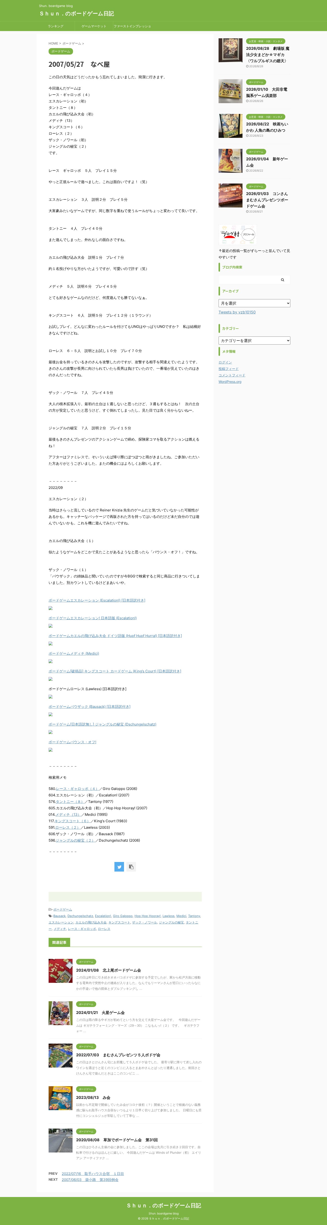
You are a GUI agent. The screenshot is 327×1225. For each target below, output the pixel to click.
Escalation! (103, 916)
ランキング (55, 26)
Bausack (59, 916)
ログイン (225, 362)
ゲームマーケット (94, 26)
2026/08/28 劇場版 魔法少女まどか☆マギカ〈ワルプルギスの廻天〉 (267, 54)
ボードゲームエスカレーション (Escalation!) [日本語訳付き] (97, 600)
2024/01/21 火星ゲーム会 (100, 1012)
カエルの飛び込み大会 (91, 922)
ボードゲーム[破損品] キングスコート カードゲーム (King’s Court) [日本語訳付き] (115, 671)
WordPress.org (230, 382)
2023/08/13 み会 (93, 1097)
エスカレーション (61, 922)
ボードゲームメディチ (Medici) (74, 653)
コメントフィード (232, 375)
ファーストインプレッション (132, 27)
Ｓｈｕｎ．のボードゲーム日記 (76, 13)
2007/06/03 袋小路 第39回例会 (90, 1179)
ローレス (104, 929)
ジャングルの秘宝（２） (75, 840)
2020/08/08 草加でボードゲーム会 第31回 (117, 1139)
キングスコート (119, 922)
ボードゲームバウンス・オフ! (72, 742)
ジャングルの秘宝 (171, 922)
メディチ (60, 929)
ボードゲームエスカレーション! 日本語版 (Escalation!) (93, 618)
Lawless (169, 916)
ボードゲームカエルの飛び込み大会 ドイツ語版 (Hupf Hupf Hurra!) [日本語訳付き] (115, 635)
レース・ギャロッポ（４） (77, 788)
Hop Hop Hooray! (148, 916)
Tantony (194, 916)
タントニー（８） (70, 801)
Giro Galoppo (123, 916)
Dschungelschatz (80, 916)
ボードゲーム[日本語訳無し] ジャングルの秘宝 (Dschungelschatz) (102, 724)
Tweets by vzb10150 (237, 312)
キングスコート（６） (72, 821)
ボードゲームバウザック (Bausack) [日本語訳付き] (89, 706)
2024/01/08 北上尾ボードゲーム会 (108, 970)
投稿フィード (229, 369)
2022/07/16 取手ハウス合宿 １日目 (93, 1173)
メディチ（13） (68, 814)
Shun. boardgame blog (164, 1213)
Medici (181, 916)
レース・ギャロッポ (82, 929)
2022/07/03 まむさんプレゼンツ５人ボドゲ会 (118, 1054)
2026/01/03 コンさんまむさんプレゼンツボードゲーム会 (267, 199)
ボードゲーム (62, 909)
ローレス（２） (67, 827)
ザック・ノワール (144, 922)
